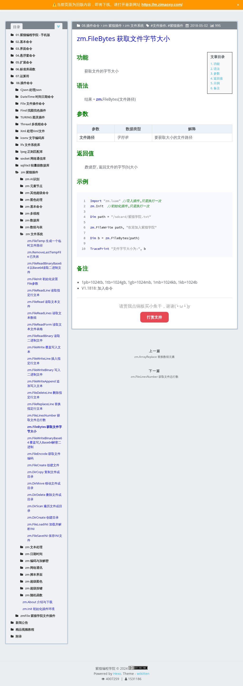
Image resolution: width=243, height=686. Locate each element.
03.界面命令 (23, 48)
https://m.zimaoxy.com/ (161, 5)
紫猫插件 (176, 25)
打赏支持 (154, 317)
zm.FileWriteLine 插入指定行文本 (44, 360)
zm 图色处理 (32, 199)
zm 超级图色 (32, 581)
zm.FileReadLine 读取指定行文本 (43, 292)
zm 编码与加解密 (36, 561)
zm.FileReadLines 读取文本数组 (44, 315)
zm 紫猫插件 (28, 172)
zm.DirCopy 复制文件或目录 (43, 474)
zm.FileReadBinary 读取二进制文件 (43, 338)
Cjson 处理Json (30, 90)
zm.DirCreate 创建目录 (43, 517)
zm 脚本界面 (32, 574)
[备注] (74, 267)
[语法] (74, 84)
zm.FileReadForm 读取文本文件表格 (44, 326)
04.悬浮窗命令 (24, 55)
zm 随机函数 (32, 595)
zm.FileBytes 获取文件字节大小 (44, 429)
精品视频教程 (24, 629)
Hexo (117, 673)
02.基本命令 (23, 42)
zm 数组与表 (32, 227)
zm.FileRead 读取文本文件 (43, 304)
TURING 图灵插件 (31, 117)
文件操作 (159, 25)
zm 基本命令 (32, 206)
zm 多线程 (31, 213)
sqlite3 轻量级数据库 (33, 165)
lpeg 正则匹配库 (30, 151)
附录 (18, 636)
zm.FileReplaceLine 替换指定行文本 (44, 406)
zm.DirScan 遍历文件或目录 (44, 508)
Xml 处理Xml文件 (31, 131)
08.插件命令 (23, 83)
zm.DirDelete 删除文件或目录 (44, 497)
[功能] (74, 56)
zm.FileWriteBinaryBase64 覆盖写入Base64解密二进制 (44, 442)
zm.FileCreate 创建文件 (43, 465)
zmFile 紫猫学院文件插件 (36, 616)
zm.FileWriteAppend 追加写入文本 (43, 383)
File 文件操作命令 (31, 103)
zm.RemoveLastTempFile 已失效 (44, 254)
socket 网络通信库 (32, 158)
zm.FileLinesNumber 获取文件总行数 (43, 417)
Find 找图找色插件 (32, 110)
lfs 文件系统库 (29, 145)
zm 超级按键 (32, 588)
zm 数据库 (31, 220)
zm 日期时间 (32, 554)
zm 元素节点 (32, 186)
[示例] (74, 180)
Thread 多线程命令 (32, 124)
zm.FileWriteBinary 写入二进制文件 (44, 372)
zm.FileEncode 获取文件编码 (44, 456)
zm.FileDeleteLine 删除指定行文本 (44, 394)
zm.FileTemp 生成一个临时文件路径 (44, 243)
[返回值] (74, 152)
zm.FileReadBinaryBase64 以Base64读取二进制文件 (44, 267)
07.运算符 (21, 76)
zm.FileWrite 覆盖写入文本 (44, 349)
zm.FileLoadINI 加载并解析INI (44, 526)
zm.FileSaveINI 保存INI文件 (44, 538)
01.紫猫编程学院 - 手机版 (32, 35)
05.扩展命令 (23, 62)
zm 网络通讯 (32, 567)
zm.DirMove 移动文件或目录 (44, 485)
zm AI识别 (31, 179)
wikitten (143, 673)
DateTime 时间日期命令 (36, 96)
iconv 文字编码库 (31, 138)
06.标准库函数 (24, 69)
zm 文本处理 (32, 547)
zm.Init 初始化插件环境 (39, 609)
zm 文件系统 (33, 234)
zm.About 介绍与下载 (37, 602)
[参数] (74, 113)
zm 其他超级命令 (36, 193)
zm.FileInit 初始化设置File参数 (42, 281)
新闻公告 (21, 622)
